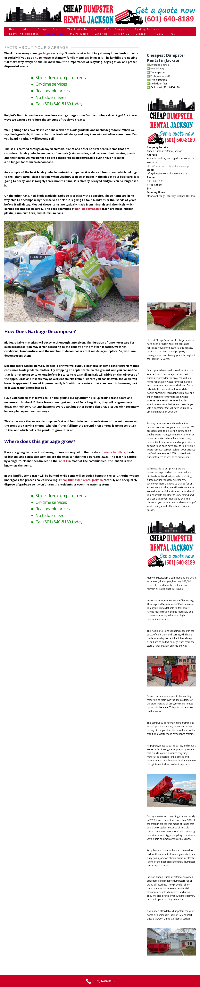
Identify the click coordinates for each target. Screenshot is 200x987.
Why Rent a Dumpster (82, 29)
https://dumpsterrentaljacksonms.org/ (168, 166)
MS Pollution (79, 33)
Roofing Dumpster (148, 29)
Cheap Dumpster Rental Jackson (81, 480)
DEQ (158, 608)
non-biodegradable (88, 209)
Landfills (101, 33)
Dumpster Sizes (49, 29)
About (27, 29)
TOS (172, 33)
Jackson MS (121, 33)
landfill (63, 461)
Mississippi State (156, 726)
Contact (141, 33)
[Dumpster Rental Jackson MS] (100, 23)
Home (13, 29)
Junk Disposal (54, 33)
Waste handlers (114, 452)
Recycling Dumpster (24, 33)
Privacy (158, 33)
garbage (44, 53)
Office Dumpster (116, 29)
